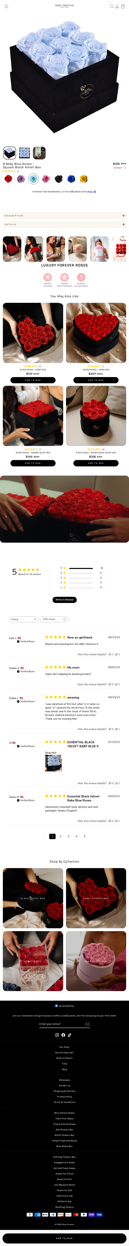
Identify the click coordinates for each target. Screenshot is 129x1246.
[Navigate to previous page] (44, 836)
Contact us (64, 1085)
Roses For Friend (64, 1173)
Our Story (64, 1047)
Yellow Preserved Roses (64, 1140)
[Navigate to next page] (84, 836)
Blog (64, 1069)
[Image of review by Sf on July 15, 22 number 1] (53, 763)
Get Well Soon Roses (64, 1168)
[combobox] (23, 619)
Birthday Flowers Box (64, 1157)
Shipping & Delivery (64, 1091)
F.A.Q (64, 1063)
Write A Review (65, 599)
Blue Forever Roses (64, 1113)
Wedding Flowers (64, 1207)
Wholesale (64, 1080)
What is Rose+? (64, 1058)
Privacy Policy (64, 1096)
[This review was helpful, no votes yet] (110, 684)
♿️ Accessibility (64, 1006)
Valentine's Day (64, 1196)
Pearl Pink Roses (65, 1118)
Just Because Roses (64, 1184)
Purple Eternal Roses (64, 1124)
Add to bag (33, 380)
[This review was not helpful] (116, 783)
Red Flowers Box (64, 1129)
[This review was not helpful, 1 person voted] (116, 654)
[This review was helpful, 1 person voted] (110, 654)
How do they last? (64, 1052)
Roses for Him (64, 1179)
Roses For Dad (64, 1190)
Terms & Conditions (64, 1102)
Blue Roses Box (64, 1146)
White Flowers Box (64, 1135)
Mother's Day (64, 1201)
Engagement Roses (64, 1162)
